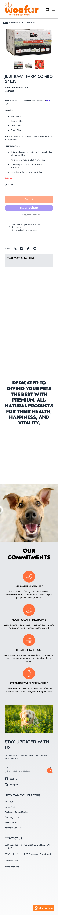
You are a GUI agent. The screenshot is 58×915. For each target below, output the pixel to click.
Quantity (9, 184)
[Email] (15, 248)
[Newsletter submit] (49, 770)
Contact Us (10, 807)
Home (5, 22)
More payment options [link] (29, 214)
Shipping (8, 87)
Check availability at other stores (25, 230)
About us (9, 801)
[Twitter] (28, 248)
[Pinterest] (34, 248)
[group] (18, 64)
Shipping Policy (12, 817)
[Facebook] (21, 248)
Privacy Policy (11, 822)
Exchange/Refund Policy (16, 812)
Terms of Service (13, 827)
